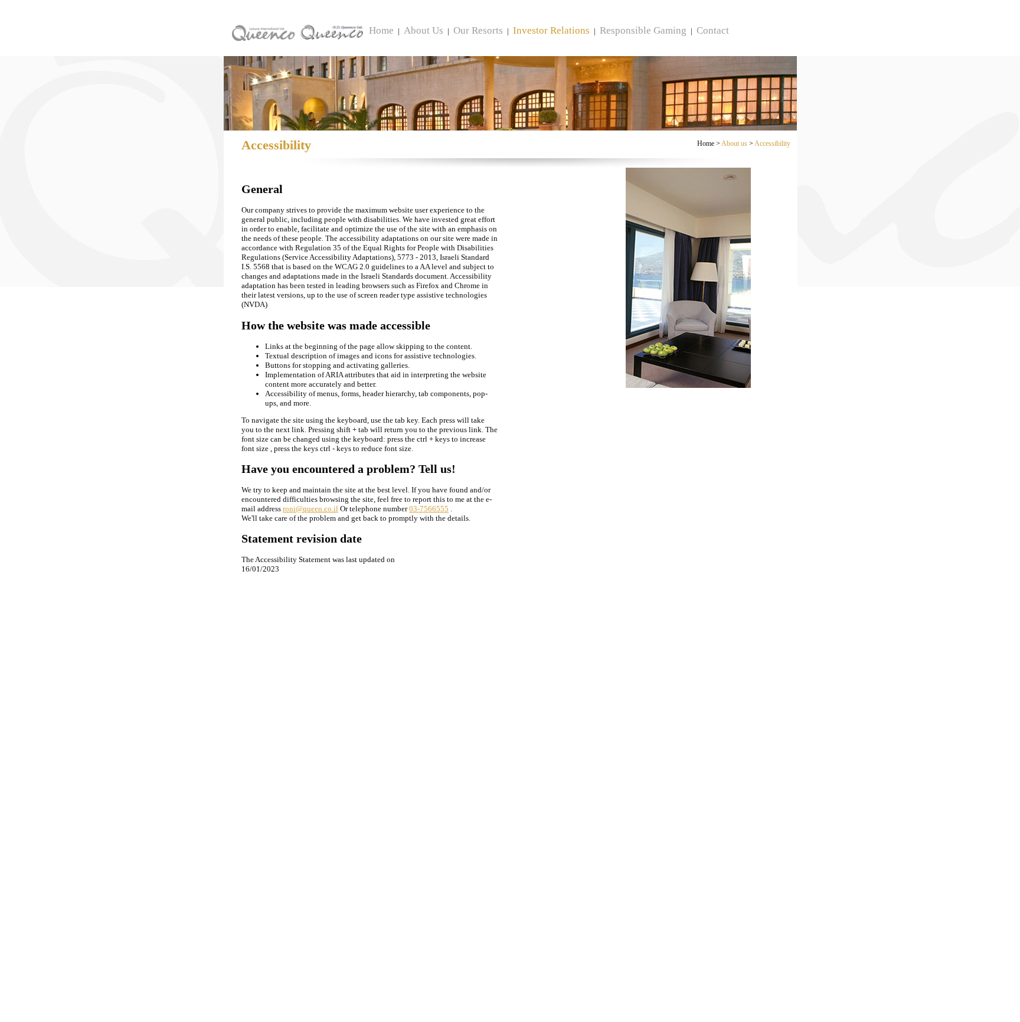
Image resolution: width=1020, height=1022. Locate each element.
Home (381, 30)
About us (734, 143)
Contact (713, 30)
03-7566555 (429, 508)
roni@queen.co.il (310, 508)
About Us (423, 30)
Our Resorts (478, 30)
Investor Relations (551, 30)
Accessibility (772, 143)
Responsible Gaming (643, 30)
